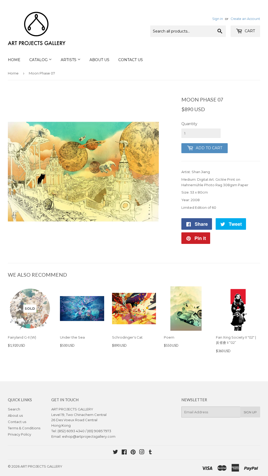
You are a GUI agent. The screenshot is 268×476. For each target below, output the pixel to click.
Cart (249, 31)
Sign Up (250, 412)
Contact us (17, 422)
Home (14, 59)
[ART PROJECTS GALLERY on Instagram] (141, 453)
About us (15, 415)
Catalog (39, 59)
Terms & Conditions (24, 428)
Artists (69, 59)
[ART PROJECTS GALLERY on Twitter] (115, 453)
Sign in (217, 19)
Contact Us (130, 59)
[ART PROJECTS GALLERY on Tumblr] (150, 453)
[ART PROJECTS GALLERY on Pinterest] (133, 453)
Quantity (189, 123)
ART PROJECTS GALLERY (41, 466)
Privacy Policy (19, 434)
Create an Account (245, 19)
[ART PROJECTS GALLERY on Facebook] (124, 453)
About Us (99, 59)
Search (14, 409)
